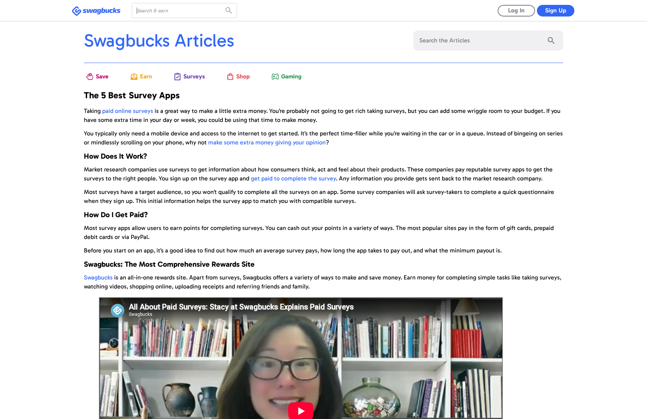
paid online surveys (127, 110)
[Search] (229, 10)
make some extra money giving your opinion (267, 142)
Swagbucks (98, 277)
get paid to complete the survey (293, 178)
